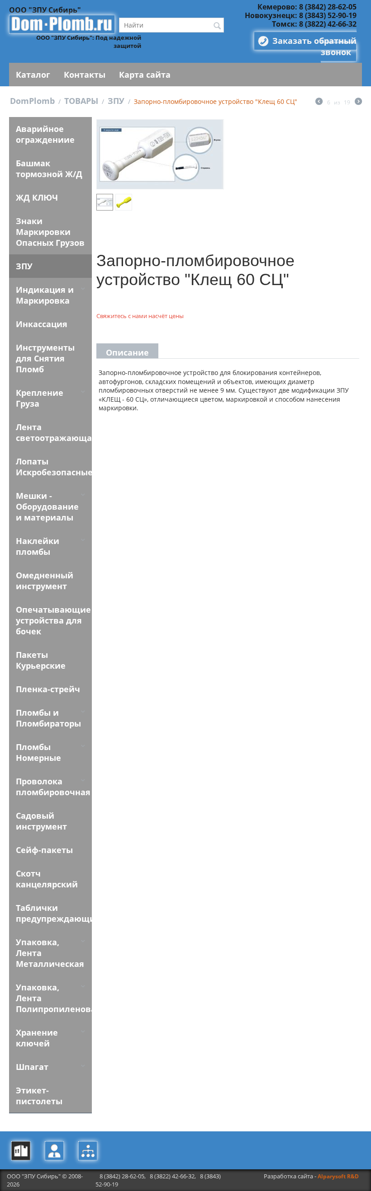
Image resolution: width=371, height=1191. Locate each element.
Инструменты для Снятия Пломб (45, 358)
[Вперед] (358, 102)
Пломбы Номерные (38, 752)
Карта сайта (145, 74)
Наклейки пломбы (37, 546)
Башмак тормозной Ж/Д (49, 168)
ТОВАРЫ (81, 100)
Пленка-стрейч (48, 689)
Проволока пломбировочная (53, 786)
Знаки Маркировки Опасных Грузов (50, 232)
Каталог (33, 74)
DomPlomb (32, 100)
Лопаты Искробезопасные (54, 467)
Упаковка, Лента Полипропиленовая (54, 998)
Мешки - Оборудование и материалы (47, 506)
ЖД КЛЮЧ (37, 197)
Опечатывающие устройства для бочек (53, 620)
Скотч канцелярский (47, 879)
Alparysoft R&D (338, 1176)
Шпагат (32, 1066)
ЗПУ (116, 100)
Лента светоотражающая (54, 432)
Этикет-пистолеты (39, 1096)
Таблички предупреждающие (54, 913)
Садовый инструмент (41, 821)
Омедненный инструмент (44, 580)
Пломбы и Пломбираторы (48, 718)
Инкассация (41, 324)
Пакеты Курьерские (41, 660)
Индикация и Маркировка (45, 295)
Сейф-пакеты (44, 849)
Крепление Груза (39, 398)
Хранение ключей (37, 1038)
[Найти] (217, 26)
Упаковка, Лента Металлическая (50, 953)
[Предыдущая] (319, 102)
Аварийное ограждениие (45, 134)
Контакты (84, 74)
